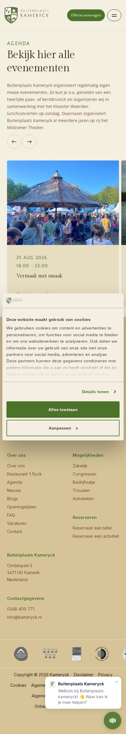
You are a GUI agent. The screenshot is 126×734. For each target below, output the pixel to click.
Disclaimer (83, 674)
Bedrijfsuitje (84, 482)
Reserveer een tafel (92, 527)
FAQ (11, 515)
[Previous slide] (14, 142)
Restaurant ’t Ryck (24, 473)
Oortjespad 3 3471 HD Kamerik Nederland (23, 572)
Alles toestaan (62, 409)
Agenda (14, 482)
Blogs (12, 498)
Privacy (105, 674)
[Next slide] (29, 142)
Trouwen (81, 490)
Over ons (16, 465)
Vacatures (16, 523)
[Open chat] (112, 720)
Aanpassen (60, 428)
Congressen (84, 473)
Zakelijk (80, 465)
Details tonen (95, 391)
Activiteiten (83, 498)
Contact (14, 531)
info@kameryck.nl (24, 617)
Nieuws (14, 490)
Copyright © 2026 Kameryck (41, 674)
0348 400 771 (20, 608)
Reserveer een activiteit (96, 536)
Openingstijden (21, 506)
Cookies (18, 685)
